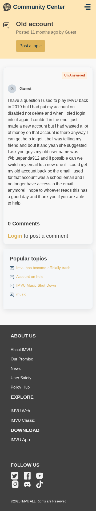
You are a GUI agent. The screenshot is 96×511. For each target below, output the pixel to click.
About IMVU (21, 349)
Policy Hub (20, 387)
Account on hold (29, 276)
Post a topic (30, 46)
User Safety (21, 377)
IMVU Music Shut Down (36, 285)
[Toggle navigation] (87, 7)
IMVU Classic (23, 420)
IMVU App (20, 439)
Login (15, 236)
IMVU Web (20, 411)
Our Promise (22, 359)
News (16, 368)
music (21, 294)
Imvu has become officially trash (43, 268)
